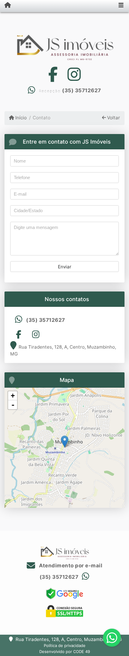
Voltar (113, 118)
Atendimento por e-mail (70, 566)
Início (20, 118)
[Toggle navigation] (121, 5)
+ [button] (13, 395)
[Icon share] (53, 74)
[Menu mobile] (5, 5)
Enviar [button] (64, 267)
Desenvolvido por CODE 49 (64, 651)
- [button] (13, 405)
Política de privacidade (65, 645)
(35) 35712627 (81, 90)
